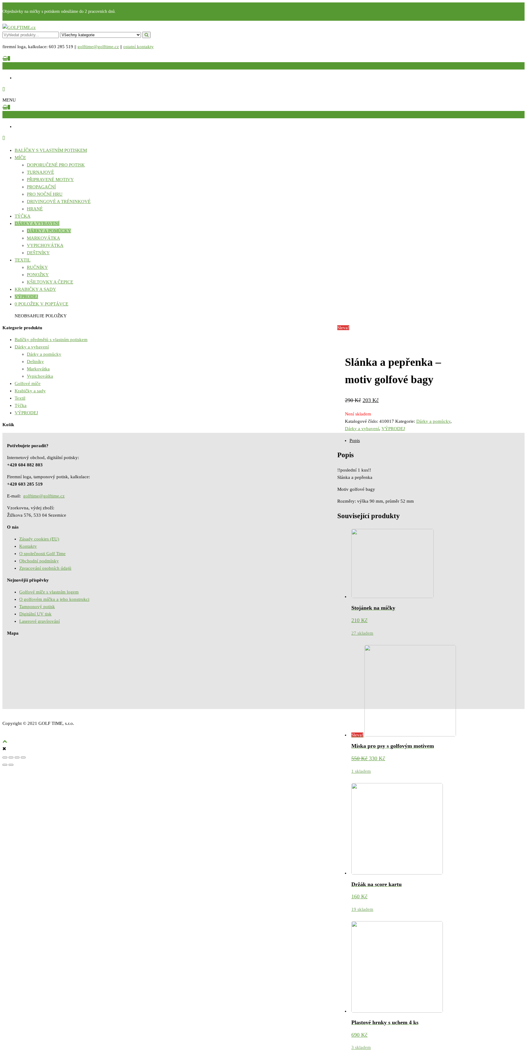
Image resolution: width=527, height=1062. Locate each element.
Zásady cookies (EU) (39, 538)
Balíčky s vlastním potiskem (51, 150)
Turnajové (40, 172)
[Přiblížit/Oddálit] (23, 757)
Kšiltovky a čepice (50, 282)
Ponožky (38, 274)
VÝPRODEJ (26, 296)
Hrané (35, 208)
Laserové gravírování (39, 621)
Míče (20, 157)
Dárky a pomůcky (49, 230)
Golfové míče (28, 383)
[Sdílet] (11, 757)
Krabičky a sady (35, 289)
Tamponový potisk (37, 606)
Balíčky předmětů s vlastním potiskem (51, 339)
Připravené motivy (50, 179)
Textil (22, 260)
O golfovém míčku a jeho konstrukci (54, 599)
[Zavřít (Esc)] (4, 757)
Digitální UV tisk (35, 613)
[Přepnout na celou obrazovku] (17, 757)
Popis (355, 440)
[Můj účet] (3, 89)
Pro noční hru (45, 194)
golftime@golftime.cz (98, 46)
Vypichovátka (45, 245)
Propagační (41, 186)
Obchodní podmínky (39, 560)
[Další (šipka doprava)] (11, 765)
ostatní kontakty (138, 46)
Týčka (22, 216)
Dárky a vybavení (37, 223)
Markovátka (43, 238)
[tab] (437, 440)
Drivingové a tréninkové (59, 201)
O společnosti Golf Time (42, 553)
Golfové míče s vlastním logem (49, 592)
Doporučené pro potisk (56, 164)
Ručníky (37, 267)
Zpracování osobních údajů (45, 568)
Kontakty (28, 546)
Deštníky (38, 252)
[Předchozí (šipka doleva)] (4, 765)
